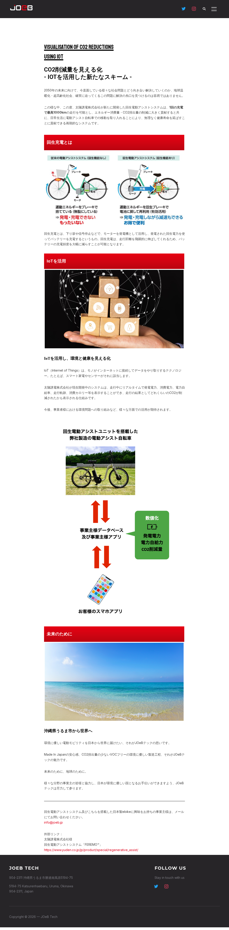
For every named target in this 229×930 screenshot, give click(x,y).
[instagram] (166, 886)
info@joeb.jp (53, 822)
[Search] (204, 8)
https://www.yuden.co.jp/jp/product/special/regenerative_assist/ (91, 850)
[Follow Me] (156, 886)
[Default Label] (183, 8)
